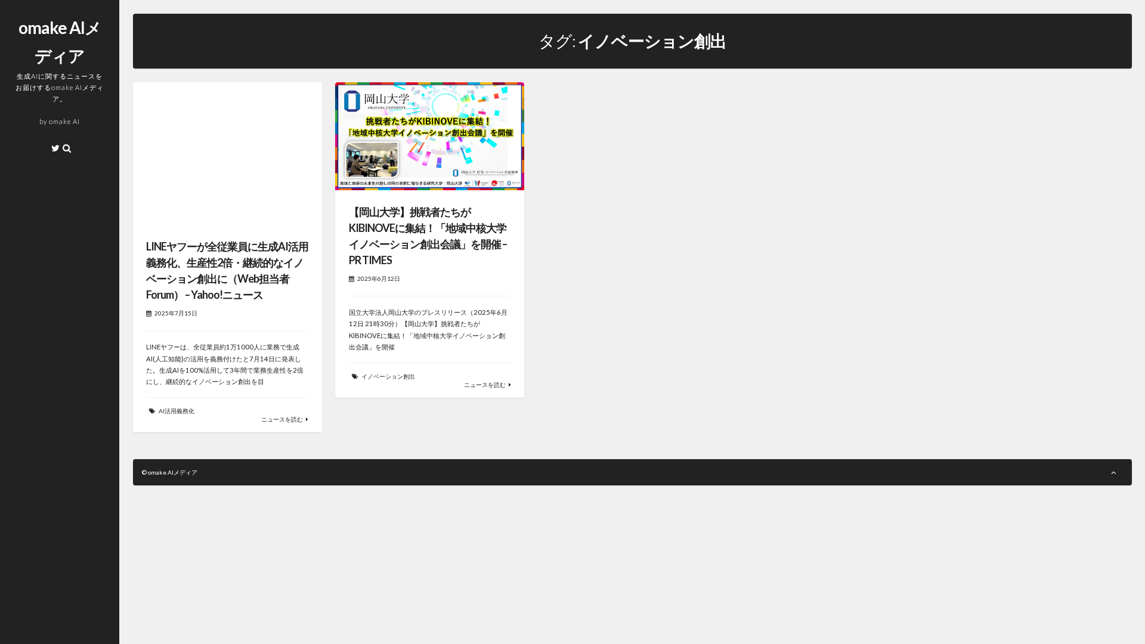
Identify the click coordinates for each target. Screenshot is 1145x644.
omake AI (64, 121)
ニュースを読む (282, 419)
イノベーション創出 (388, 376)
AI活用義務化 (176, 410)
